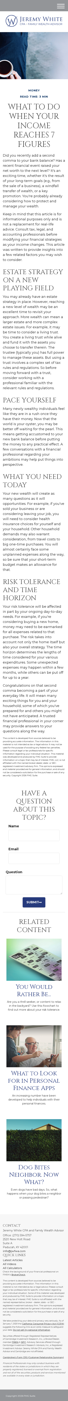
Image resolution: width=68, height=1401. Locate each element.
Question (14, 872)
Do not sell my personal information (31, 1330)
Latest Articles (13, 1260)
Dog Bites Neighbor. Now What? (34, 1174)
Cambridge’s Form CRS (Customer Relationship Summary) (33, 1357)
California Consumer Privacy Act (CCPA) (43, 1323)
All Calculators (12, 1268)
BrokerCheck (18, 1274)
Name (13, 826)
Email (13, 849)
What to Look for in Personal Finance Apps (34, 1080)
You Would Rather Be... (34, 990)
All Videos (9, 1264)
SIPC (23, 1342)
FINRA (15, 1342)
